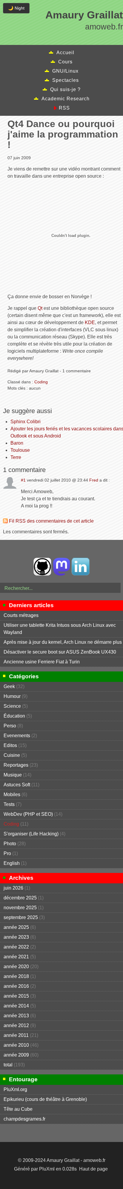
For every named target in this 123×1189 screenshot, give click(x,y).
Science (12, 706)
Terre (15, 457)
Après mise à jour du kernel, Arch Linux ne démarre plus (63, 642)
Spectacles (65, 80)
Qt (40, 308)
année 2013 (16, 1015)
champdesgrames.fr (24, 1118)
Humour (12, 696)
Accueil (65, 52)
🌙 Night (16, 8)
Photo (10, 843)
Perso (10, 725)
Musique (13, 774)
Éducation (14, 715)
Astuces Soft (17, 784)
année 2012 (16, 1025)
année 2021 (16, 956)
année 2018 (16, 976)
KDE (90, 322)
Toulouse (20, 450)
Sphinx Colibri (25, 421)
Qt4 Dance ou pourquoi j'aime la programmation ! (62, 134)
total (9, 1064)
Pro (7, 853)
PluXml (47, 1168)
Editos (10, 745)
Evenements (17, 735)
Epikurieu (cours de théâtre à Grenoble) (45, 1099)
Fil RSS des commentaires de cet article (51, 521)
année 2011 (16, 1035)
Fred (93, 480)
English (12, 863)
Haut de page (93, 1168)
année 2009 (16, 1054)
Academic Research (65, 98)
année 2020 (16, 966)
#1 (23, 480)
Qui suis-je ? (65, 89)
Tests (9, 804)
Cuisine (12, 755)
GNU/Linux (65, 71)
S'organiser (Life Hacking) (31, 833)
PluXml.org (15, 1089)
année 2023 (16, 937)
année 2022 (16, 946)
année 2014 (16, 1005)
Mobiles (12, 794)
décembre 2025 (20, 897)
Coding (41, 381)
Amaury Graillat (84, 15)
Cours (65, 61)
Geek (9, 686)
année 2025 (16, 927)
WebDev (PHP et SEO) (28, 814)
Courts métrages (21, 615)
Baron (16, 443)
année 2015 (16, 996)
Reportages (16, 765)
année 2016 (16, 986)
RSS (64, 107)
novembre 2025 (20, 907)
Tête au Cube (18, 1109)
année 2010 (16, 1045)
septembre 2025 (21, 917)
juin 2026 (13, 887)
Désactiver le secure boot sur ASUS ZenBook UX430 (60, 651)
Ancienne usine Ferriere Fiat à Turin (42, 661)
